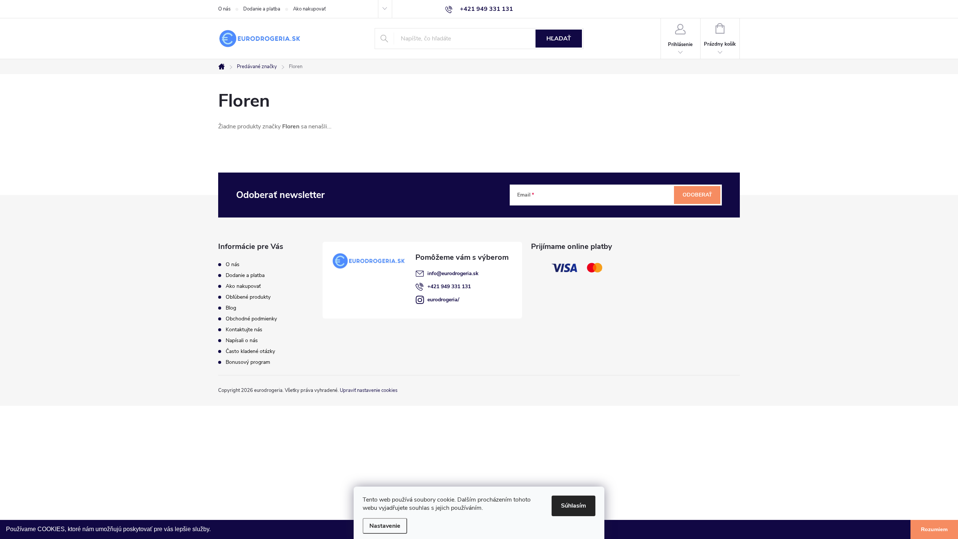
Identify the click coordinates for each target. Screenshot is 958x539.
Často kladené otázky (250, 351)
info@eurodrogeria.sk (453, 273)
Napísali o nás (242, 340)
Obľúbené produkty (248, 297)
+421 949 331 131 (449, 286)
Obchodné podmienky (251, 318)
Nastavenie (384, 526)
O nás (224, 9)
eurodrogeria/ (443, 299)
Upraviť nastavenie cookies (368, 390)
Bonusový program (248, 362)
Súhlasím (573, 506)
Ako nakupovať (309, 9)
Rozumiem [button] (934, 529)
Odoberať (697, 194)
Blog (231, 307)
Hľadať (558, 38)
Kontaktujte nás (244, 329)
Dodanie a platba (261, 9)
